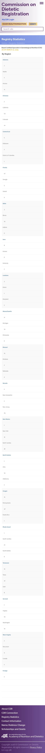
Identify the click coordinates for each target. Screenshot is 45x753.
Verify (33, 24)
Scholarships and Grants (13, 729)
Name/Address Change (13, 725)
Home (4, 43)
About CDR (7, 709)
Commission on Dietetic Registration (19, 9)
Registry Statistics (10, 717)
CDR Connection (10, 713)
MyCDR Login (8, 19)
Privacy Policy (36, 747)
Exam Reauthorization (14, 24)
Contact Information (11, 721)
